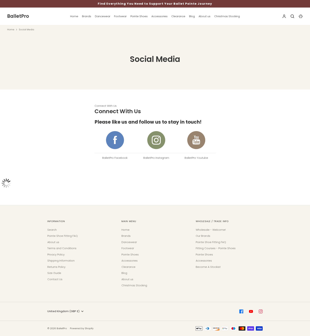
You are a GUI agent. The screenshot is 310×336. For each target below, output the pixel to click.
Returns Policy (56, 267)
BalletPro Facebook (115, 158)
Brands (86, 16)
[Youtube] (251, 311)
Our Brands (203, 236)
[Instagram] (261, 311)
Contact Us (54, 279)
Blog (192, 16)
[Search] (292, 16)
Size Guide (54, 273)
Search (52, 230)
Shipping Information (61, 260)
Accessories (159, 16)
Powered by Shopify (81, 328)
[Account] (284, 16)
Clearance (178, 16)
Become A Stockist (208, 267)
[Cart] (301, 16)
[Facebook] (241, 311)
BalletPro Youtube (196, 158)
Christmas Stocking (227, 16)
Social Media (26, 29)
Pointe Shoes (139, 16)
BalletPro (18, 16)
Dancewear (102, 16)
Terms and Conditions (61, 248)
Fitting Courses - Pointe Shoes (216, 248)
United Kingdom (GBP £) (63, 311)
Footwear (120, 16)
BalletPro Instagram (156, 158)
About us (204, 16)
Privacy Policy (56, 254)
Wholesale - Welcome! (211, 230)
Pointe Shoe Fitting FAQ (62, 236)
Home (74, 16)
